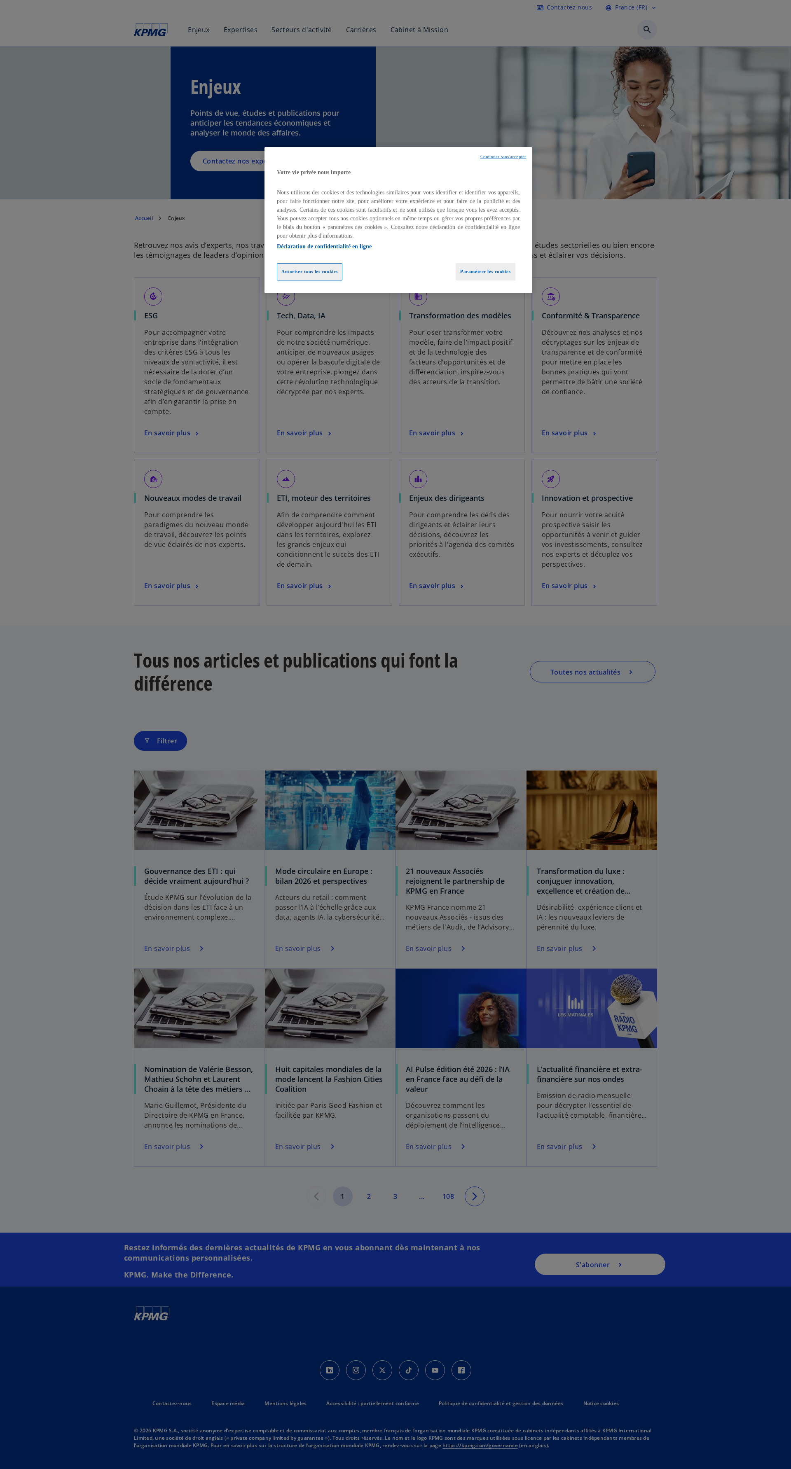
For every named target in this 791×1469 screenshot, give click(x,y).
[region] (398, 220)
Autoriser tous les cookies (309, 271)
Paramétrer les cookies (485, 271)
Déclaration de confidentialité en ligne (324, 246)
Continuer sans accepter (503, 156)
